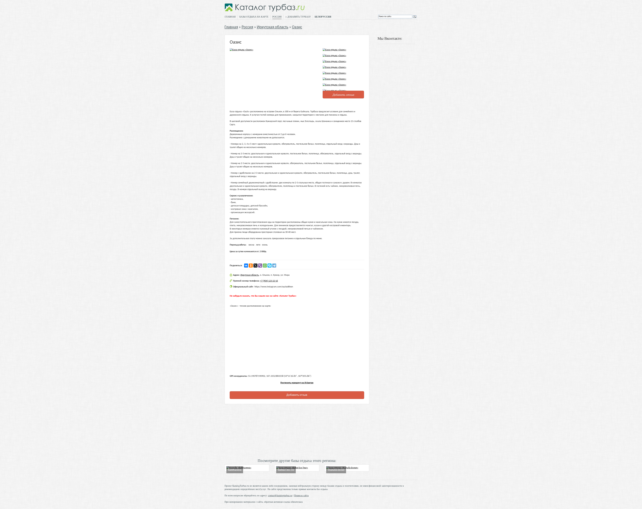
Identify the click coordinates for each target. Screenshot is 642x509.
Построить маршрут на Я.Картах (296, 383)
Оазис (297, 27)
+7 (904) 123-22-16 (269, 281)
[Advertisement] (297, 430)
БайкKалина (234, 469)
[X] (255, 266)
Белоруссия (323, 16)
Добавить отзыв (343, 95)
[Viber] (260, 266)
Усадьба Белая (336, 469)
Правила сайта (301, 495)
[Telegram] (274, 266)
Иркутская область (272, 27)
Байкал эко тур (286, 469)
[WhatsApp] (265, 266)
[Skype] (270, 266)
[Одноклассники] (251, 266)
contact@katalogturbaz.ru (280, 495)
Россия (277, 16)
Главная (230, 16)
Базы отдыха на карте (254, 16)
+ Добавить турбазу (298, 16)
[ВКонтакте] (246, 266)
